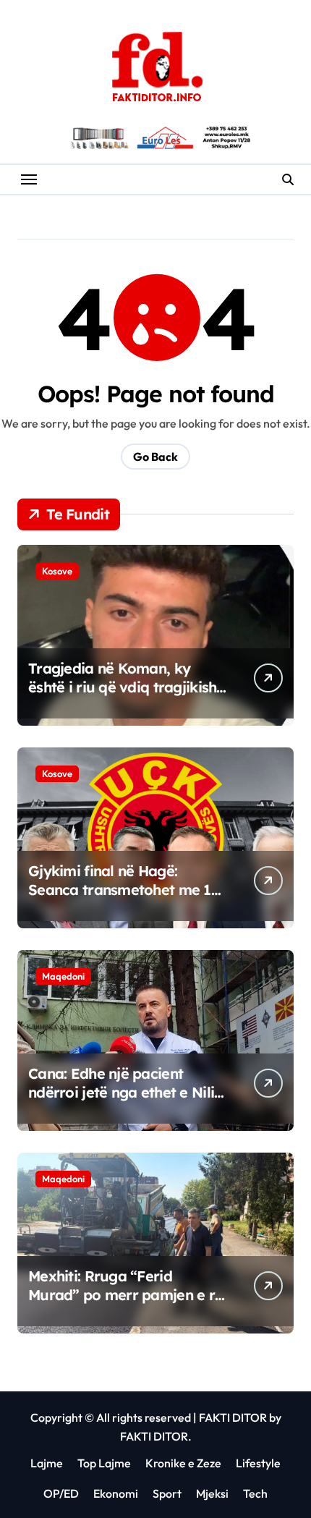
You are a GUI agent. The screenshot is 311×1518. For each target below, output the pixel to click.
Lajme (46, 1463)
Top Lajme (104, 1463)
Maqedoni (63, 976)
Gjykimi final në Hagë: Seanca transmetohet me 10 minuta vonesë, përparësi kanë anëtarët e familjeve (124, 899)
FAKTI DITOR (233, 1417)
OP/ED (61, 1493)
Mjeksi (212, 1493)
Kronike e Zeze (183, 1463)
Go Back (155, 456)
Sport (167, 1493)
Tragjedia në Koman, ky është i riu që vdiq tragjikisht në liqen (125, 687)
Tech (255, 1493)
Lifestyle (258, 1463)
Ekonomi (115, 1493)
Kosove (57, 571)
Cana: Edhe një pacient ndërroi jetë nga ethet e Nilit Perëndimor (123, 1092)
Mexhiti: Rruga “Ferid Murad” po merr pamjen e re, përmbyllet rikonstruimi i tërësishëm (127, 1304)
